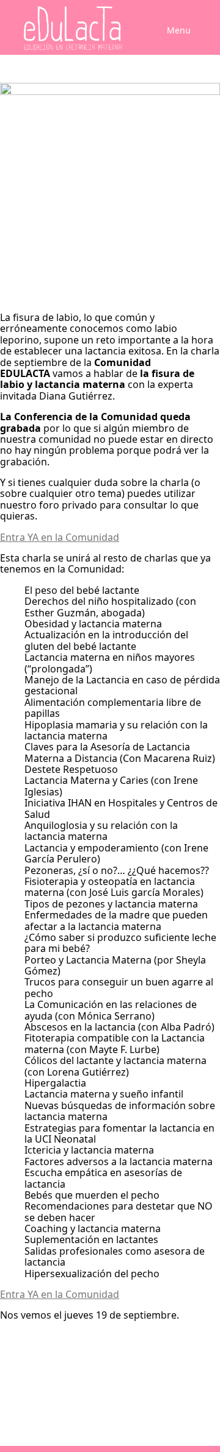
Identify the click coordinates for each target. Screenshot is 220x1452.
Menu (179, 30)
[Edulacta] (49, 28)
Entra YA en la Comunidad (59, 537)
